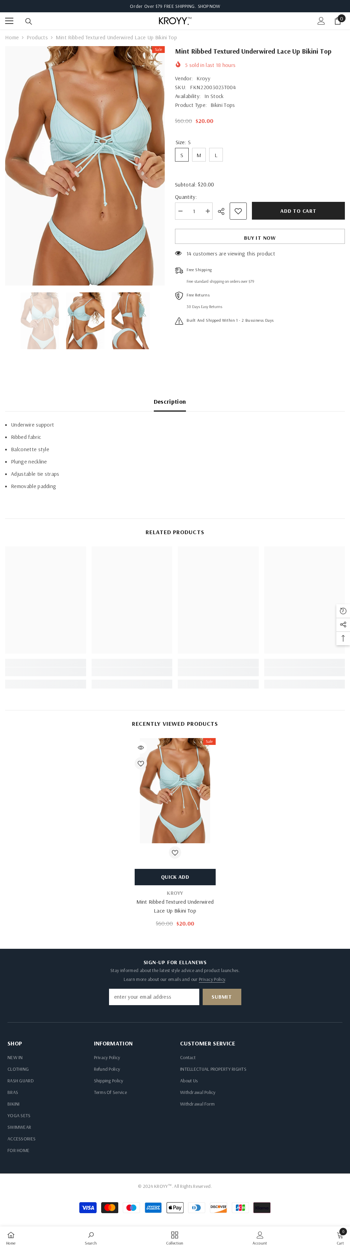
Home (12, 37)
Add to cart (298, 210)
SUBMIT (222, 996)
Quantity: (186, 196)
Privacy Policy (212, 979)
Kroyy (203, 78)
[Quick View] (141, 747)
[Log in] (321, 21)
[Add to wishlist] (238, 211)
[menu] (9, 21)
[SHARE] (224, 211)
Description (170, 401)
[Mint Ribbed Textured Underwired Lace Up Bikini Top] (175, 790)
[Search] (29, 21)
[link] (45, 671)
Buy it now (260, 237)
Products (37, 37)
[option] (85, 166)
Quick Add (175, 876)
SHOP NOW (209, 6)
